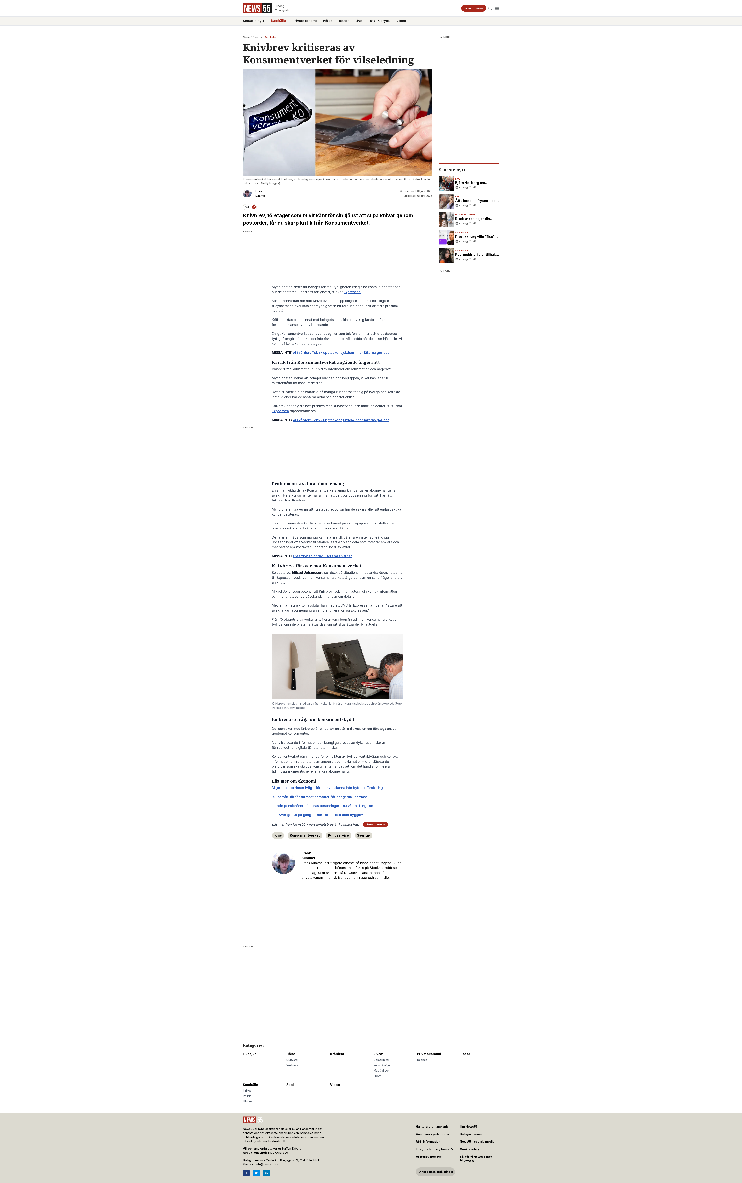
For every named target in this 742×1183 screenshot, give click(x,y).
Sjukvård (292, 1060)
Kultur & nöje (382, 1065)
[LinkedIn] (266, 1173)
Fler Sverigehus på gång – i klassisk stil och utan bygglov (317, 815)
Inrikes (247, 1090)
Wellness (292, 1065)
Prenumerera (474, 8)
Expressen (352, 292)
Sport (377, 1076)
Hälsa (328, 21)
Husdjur (249, 1054)
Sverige (363, 835)
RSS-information (428, 1141)
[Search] (490, 8)
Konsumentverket (305, 835)
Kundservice (338, 835)
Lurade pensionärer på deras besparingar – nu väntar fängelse (322, 806)
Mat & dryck (380, 21)
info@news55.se (267, 1164)
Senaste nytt (253, 21)
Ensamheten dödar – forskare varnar (322, 556)
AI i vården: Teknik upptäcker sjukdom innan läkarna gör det (341, 353)
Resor (344, 21)
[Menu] (496, 8)
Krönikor (337, 1054)
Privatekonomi (305, 21)
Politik (247, 1096)
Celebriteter (381, 1060)
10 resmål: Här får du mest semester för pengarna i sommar (319, 797)
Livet (359, 21)
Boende (422, 1060)
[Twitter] (256, 1173)
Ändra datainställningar (436, 1172)
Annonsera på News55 (432, 1134)
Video (401, 21)
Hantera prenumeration (433, 1126)
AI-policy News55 (429, 1156)
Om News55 (468, 1126)
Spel (290, 1085)
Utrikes (247, 1101)
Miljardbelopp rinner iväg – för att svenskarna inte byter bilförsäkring (327, 788)
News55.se (250, 37)
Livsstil (379, 1054)
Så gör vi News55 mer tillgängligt (476, 1158)
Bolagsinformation (473, 1134)
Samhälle (278, 21)
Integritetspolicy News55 (434, 1149)
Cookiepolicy (469, 1149)
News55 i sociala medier (478, 1141)
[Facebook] (246, 1173)
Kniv (278, 835)
